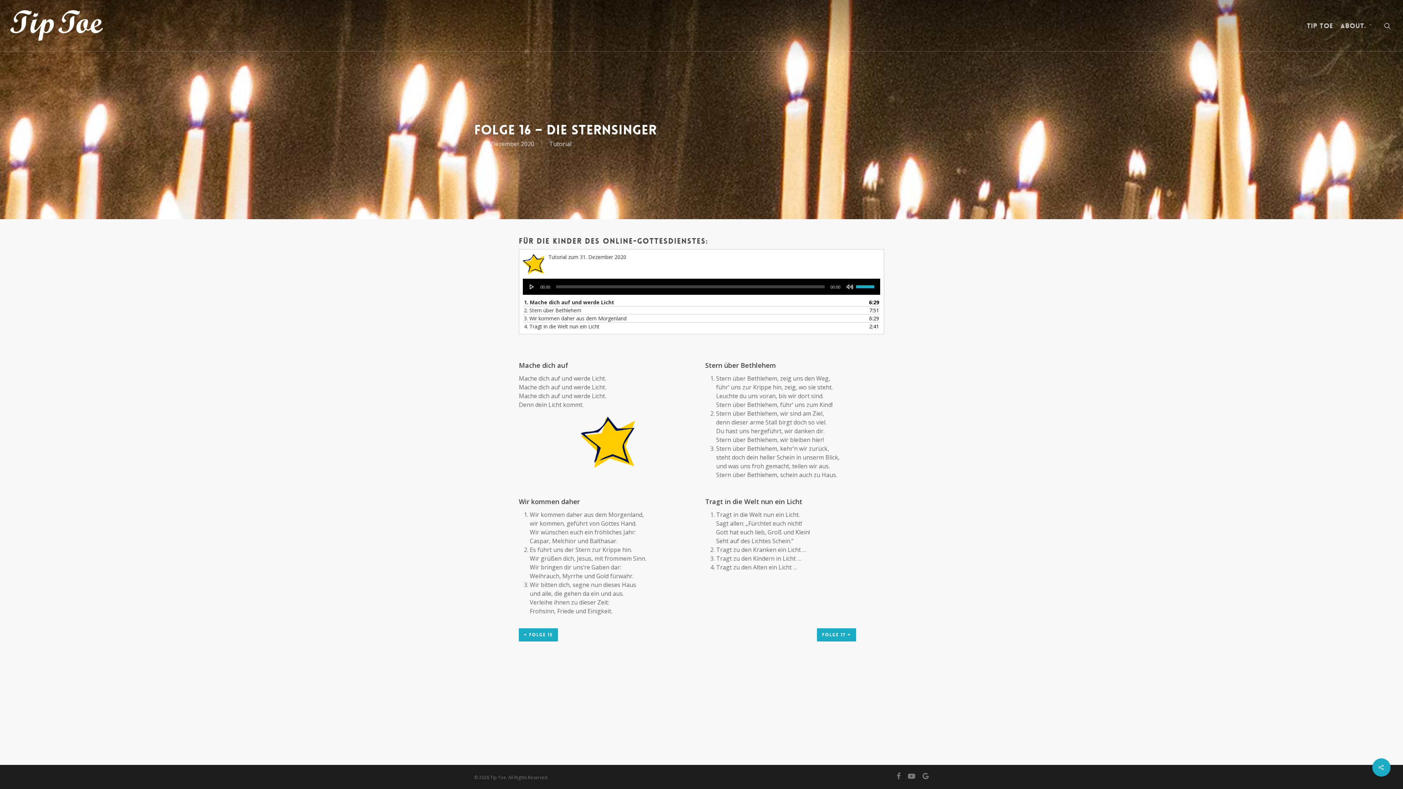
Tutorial (560, 144)
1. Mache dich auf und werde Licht (569, 302)
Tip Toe (1320, 26)
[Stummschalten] (850, 286)
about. (1353, 26)
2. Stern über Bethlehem (552, 310)
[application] (701, 287)
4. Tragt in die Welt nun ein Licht (562, 326)
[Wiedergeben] (532, 286)
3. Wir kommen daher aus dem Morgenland (575, 318)
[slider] (866, 284)
